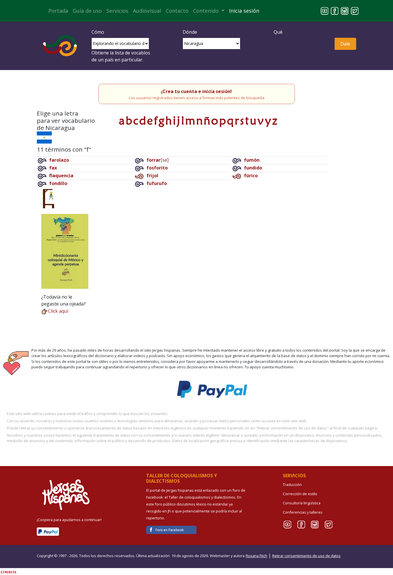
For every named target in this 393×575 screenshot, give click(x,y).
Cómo (97, 32)
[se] (157, 160)
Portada (58, 10)
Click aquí (58, 311)
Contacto (177, 10)
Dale (345, 44)
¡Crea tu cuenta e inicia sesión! (196, 91)
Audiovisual (147, 10)
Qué (278, 32)
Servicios (117, 10)
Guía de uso (87, 10)
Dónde (190, 32)
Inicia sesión (244, 10)
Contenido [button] (206, 10)
